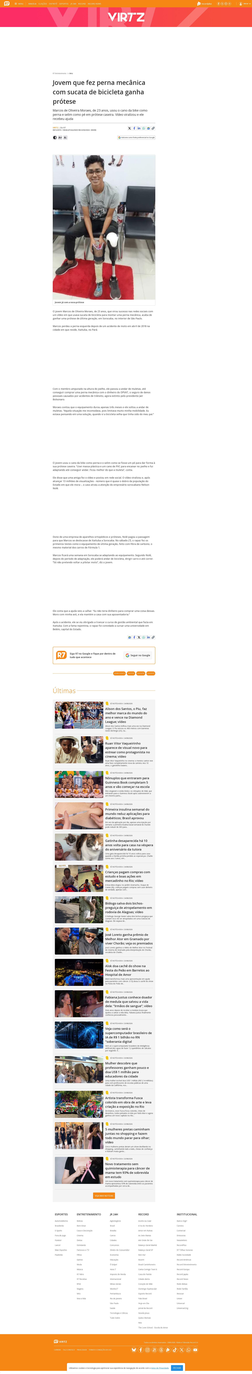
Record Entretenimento (187, 1264)
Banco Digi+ (182, 1221)
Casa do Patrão (145, 1274)
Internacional (115, 1279)
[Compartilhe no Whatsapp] (143, 128)
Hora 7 (113, 1269)
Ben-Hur (141, 1255)
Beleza (80, 1221)
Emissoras (181, 1235)
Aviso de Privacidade (160, 1368)
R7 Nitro (80, 1274)
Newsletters (182, 1240)
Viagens (80, 1289)
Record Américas (184, 1259)
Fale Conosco (69, 1350)
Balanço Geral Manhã (147, 1245)
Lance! (57, 1245)
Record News (94, 3)
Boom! (141, 1259)
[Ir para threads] (161, 1350)
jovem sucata (119, 673)
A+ (60, 137)
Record (82, 3)
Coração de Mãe (145, 1284)
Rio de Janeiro (116, 1298)
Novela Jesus (143, 1313)
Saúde (112, 1308)
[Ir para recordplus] (168, 1350)
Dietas (79, 1240)
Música (80, 1269)
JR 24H (73, 3)
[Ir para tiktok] (175, 1350)
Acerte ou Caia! (144, 1221)
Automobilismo (61, 1221)
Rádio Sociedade (184, 1255)
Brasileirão (59, 1225)
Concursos (114, 1245)
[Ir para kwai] (154, 1350)
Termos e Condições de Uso (100, 1350)
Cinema (80, 1235)
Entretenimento (89, 1214)
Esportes (63, 3)
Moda (79, 1264)
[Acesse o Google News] (148, 128)
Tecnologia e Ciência (119, 1313)
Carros (113, 1235)
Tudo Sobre (115, 1318)
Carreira (180, 1225)
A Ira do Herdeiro (145, 1225)
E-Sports (58, 1230)
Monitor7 (114, 1289)
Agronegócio (115, 1221)
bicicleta (140, 673)
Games (80, 1259)
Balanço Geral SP (145, 1250)
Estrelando (81, 1245)
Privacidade (82, 1350)
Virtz (71, 73)
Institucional (187, 1214)
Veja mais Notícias (104, 1195)
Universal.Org (182, 1308)
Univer (179, 1298)
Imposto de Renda (118, 1274)
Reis (140, 1322)
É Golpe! (113, 1264)
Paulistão (59, 1255)
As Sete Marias (144, 1235)
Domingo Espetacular (147, 1289)
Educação (114, 1259)
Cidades (113, 1240)
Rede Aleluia (182, 1284)
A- (65, 137)
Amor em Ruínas (145, 1230)
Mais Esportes (61, 1250)
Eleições (42, 3)
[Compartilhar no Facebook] (134, 128)
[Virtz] (126, 17)
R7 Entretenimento (59, 73)
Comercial (181, 1230)
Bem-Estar (81, 1225)
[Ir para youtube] (195, 1350)
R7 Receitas (82, 1279)
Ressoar (180, 1293)
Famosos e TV (83, 1250)
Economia (114, 1255)
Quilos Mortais (144, 1318)
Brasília (32, 3)
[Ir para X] (222, 3)
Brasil (112, 1225)
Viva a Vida (81, 1298)
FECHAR (177, 1368)
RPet (79, 1284)
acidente (150, 673)
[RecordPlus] (204, 3)
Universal (181, 1303)
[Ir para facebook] (218, 3)
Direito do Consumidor (119, 1250)
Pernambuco (115, 1293)
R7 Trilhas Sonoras (185, 1250)
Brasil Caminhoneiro (147, 1264)
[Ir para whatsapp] (188, 1350)
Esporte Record (144, 1293)
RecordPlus (181, 1245)
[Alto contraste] (55, 137)
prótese (131, 673)
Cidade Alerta (144, 1279)
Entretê (53, 3)
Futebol (58, 1240)
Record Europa (183, 1269)
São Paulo (114, 1303)
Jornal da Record (145, 1308)
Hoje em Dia (143, 1303)
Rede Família (182, 1289)
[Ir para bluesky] (134, 1350)
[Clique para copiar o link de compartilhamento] (153, 128)
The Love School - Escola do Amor (153, 1327)
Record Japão (182, 1274)
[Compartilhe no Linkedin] (139, 128)
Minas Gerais (115, 1284)
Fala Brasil (142, 1298)
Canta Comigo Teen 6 (147, 1269)
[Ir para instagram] (225, 3)
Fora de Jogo (60, 1235)
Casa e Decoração (85, 1230)
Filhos (79, 1255)
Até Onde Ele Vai (145, 1240)
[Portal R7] (6, 3)
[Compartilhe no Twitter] (129, 128)
